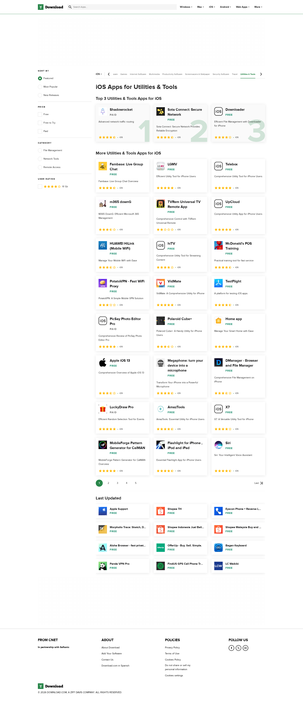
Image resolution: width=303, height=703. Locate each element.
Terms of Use (172, 653)
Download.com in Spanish (115, 665)
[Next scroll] (261, 74)
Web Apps (241, 7)
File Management (52, 150)
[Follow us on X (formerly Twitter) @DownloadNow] (238, 648)
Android (224, 7)
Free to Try (49, 122)
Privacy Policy (172, 647)
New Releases (51, 95)
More (257, 6)
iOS (211, 7)
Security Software (221, 74)
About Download (111, 647)
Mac (199, 7)
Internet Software (138, 74)
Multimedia (154, 74)
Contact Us (107, 659)
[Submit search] (70, 7)
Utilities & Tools (247, 74)
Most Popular (50, 86)
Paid (45, 131)
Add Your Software (112, 653)
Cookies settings (174, 675)
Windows (185, 7)
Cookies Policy (173, 659)
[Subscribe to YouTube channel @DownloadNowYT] (245, 648)
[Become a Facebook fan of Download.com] (231, 648)
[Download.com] (50, 7)
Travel (235, 74)
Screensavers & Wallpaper (197, 74)
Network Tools (51, 158)
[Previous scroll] (109, 74)
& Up (65, 186)
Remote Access (51, 167)
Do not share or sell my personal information (177, 667)
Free (46, 114)
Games (123, 74)
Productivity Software (172, 74)
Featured (48, 78)
